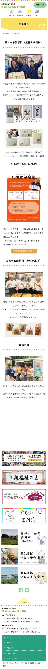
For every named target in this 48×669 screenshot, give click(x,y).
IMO (37, 15)
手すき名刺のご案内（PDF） (24, 251)
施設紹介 (20, 15)
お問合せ (39, 5)
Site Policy (8, 663)
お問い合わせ (11, 658)
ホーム (11, 15)
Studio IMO (11, 653)
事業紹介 (29, 15)
